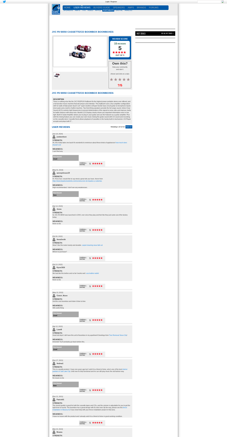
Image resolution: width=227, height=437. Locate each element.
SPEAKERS (68, 10)
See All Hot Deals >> (167, 33)
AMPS (77, 10)
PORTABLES (108, 10)
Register (114, 2)
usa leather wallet (92, 273)
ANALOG (128, 10)
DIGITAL (119, 10)
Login (107, 2)
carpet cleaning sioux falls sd (92, 245)
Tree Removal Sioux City (118, 335)
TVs (84, 10)
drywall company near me (70, 224)
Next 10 (129, 127)
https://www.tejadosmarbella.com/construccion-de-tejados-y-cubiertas (77, 181)
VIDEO (90, 10)
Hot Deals (141, 33)
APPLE (98, 10)
